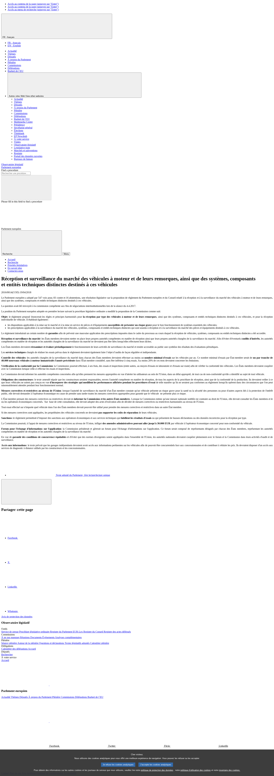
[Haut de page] (26, 491)
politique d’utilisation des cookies (195, 770)
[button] (49, 684)
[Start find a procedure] (26, 187)
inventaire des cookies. (229, 770)
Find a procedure (9, 170)
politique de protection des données (157, 770)
